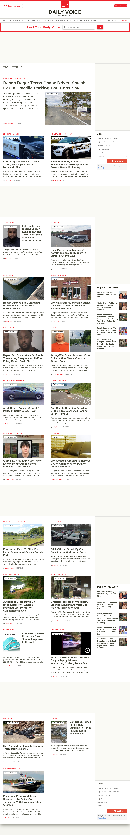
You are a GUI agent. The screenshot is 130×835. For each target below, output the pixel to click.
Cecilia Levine (56, 180)
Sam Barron (55, 321)
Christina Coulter (57, 479)
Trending (77, 20)
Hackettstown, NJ (58, 275)
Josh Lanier (8, 321)
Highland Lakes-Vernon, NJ (14, 521)
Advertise (123, 20)
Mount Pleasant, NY (11, 768)
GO (100, 27)
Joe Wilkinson (9, 123)
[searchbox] (14, 6)
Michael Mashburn (57, 374)
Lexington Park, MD (11, 134)
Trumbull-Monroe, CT (60, 380)
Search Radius (102, 153)
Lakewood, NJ (56, 521)
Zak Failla (8, 180)
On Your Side (47, 20)
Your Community (32, 20)
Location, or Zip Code (104, 145)
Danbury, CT (8, 718)
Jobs (114, 20)
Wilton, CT (55, 328)
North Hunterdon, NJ (12, 433)
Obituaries (98, 20)
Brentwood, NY (57, 630)
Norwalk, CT (8, 275)
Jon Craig (55, 565)
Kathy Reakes (56, 427)
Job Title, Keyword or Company (107, 138)
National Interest (63, 20)
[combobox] (13, 6)
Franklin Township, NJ (12, 574)
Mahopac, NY (56, 433)
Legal (107, 20)
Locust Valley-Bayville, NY (14, 78)
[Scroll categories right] (128, 20)
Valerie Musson (9, 479)
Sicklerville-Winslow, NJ (61, 134)
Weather (88, 20)
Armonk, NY (55, 718)
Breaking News (16, 20)
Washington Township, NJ (14, 380)
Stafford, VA (8, 222)
